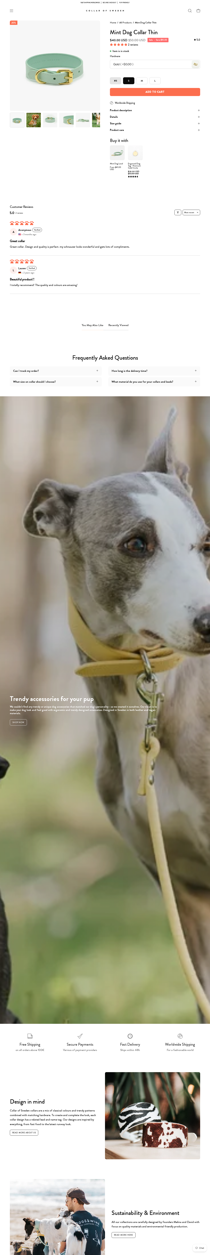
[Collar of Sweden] (105, 10)
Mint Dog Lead (116, 164)
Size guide (115, 123)
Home (113, 22)
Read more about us (24, 1132)
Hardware (115, 56)
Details (114, 117)
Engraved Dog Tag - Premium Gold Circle (134, 166)
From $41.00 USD (115, 168)
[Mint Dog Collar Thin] (17, 120)
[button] (189, 10)
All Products (125, 22)
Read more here (123, 1234)
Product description (121, 110)
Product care (117, 130)
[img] (197, 40)
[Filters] (177, 212)
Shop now (18, 722)
